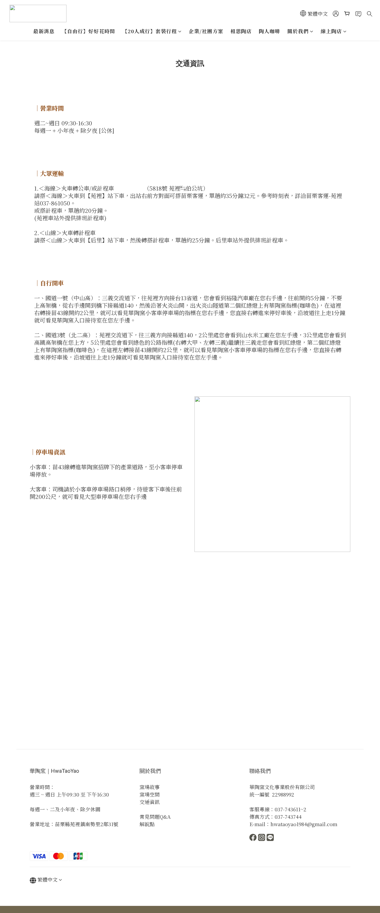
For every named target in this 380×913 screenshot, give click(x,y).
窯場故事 (150, 787)
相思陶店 (241, 31)
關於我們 (298, 31)
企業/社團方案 (206, 31)
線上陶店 (331, 31)
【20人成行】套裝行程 (149, 31)
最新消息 (44, 31)
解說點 (147, 824)
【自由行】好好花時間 (88, 31)
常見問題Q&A (155, 816)
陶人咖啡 (269, 31)
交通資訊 (150, 801)
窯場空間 (150, 794)
